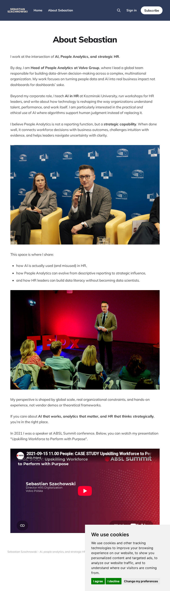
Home (38, 10)
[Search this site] (119, 10)
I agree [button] (98, 581)
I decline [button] (113, 581)
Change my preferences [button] (141, 581)
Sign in (131, 10)
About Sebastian (60, 10)
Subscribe (151, 10)
